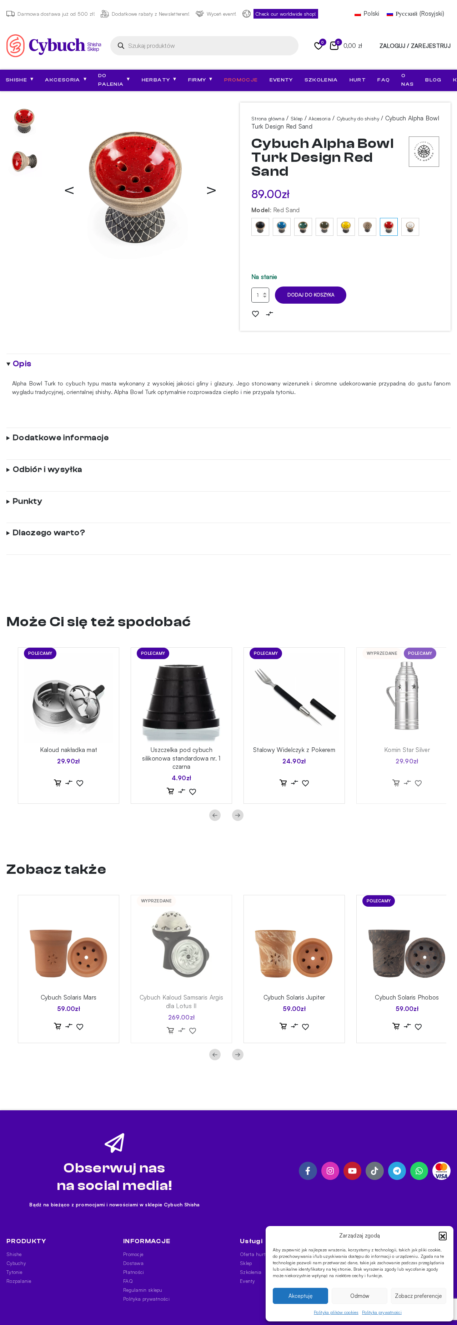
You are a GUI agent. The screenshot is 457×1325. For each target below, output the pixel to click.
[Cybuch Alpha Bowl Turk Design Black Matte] (260, 227)
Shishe (14, 1254)
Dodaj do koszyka (310, 295)
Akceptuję (300, 1295)
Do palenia (114, 80)
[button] (442, 1235)
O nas (407, 80)
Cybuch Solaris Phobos (407, 997)
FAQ (383, 80)
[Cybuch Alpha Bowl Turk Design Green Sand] (324, 227)
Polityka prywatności (382, 1312)
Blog (433, 80)
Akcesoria (319, 118)
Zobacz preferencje (418, 1295)
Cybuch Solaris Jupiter (294, 997)
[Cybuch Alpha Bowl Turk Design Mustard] (346, 227)
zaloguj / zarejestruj (415, 45)
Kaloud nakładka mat (68, 749)
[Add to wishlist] (255, 313)
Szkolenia (321, 80)
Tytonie (14, 1272)
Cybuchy (16, 1263)
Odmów (359, 1295)
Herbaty (159, 79)
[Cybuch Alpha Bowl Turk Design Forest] (303, 227)
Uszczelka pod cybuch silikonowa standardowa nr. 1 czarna (181, 758)
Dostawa (133, 1263)
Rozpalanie (18, 1281)
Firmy (200, 79)
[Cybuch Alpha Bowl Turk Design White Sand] (410, 227)
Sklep (297, 118)
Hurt (358, 80)
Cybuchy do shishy (358, 118)
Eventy (281, 80)
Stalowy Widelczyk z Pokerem (294, 749)
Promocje (241, 80)
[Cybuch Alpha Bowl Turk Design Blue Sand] (282, 227)
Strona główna (268, 118)
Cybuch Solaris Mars (69, 997)
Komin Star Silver (407, 749)
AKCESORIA (66, 79)
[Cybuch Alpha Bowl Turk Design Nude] (367, 227)
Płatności (133, 1272)
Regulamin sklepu (142, 1290)
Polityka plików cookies (336, 1312)
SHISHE (20, 79)
